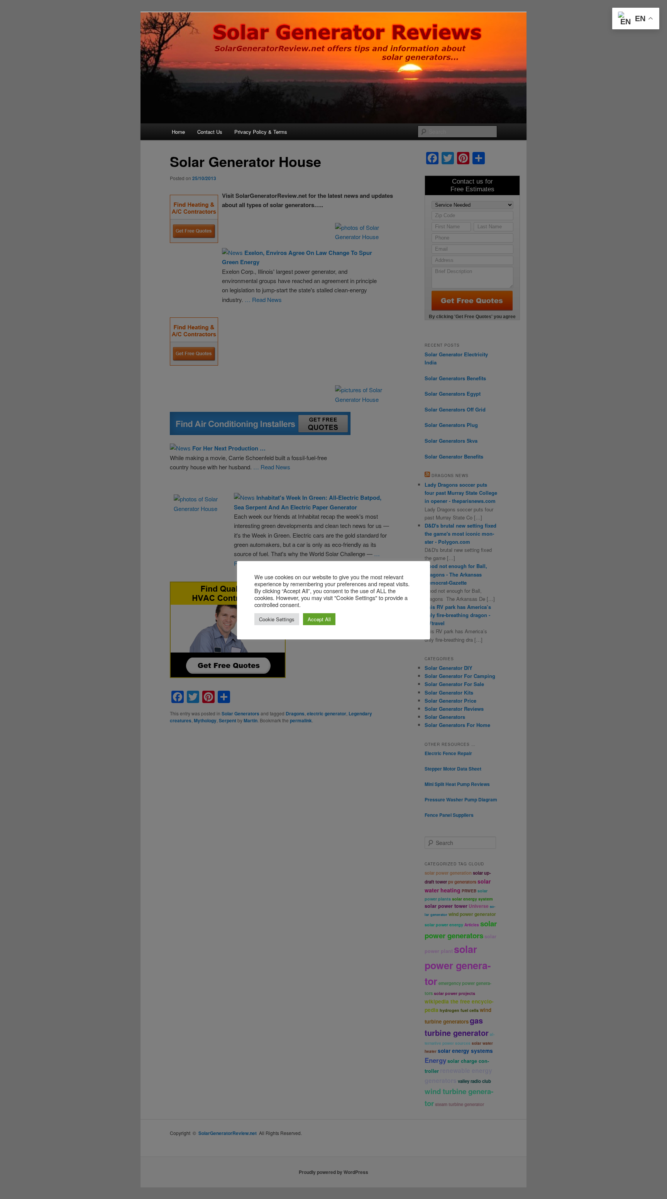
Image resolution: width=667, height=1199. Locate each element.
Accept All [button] (319, 619)
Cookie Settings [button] (277, 619)
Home (178, 131)
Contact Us (209, 131)
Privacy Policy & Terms (260, 131)
